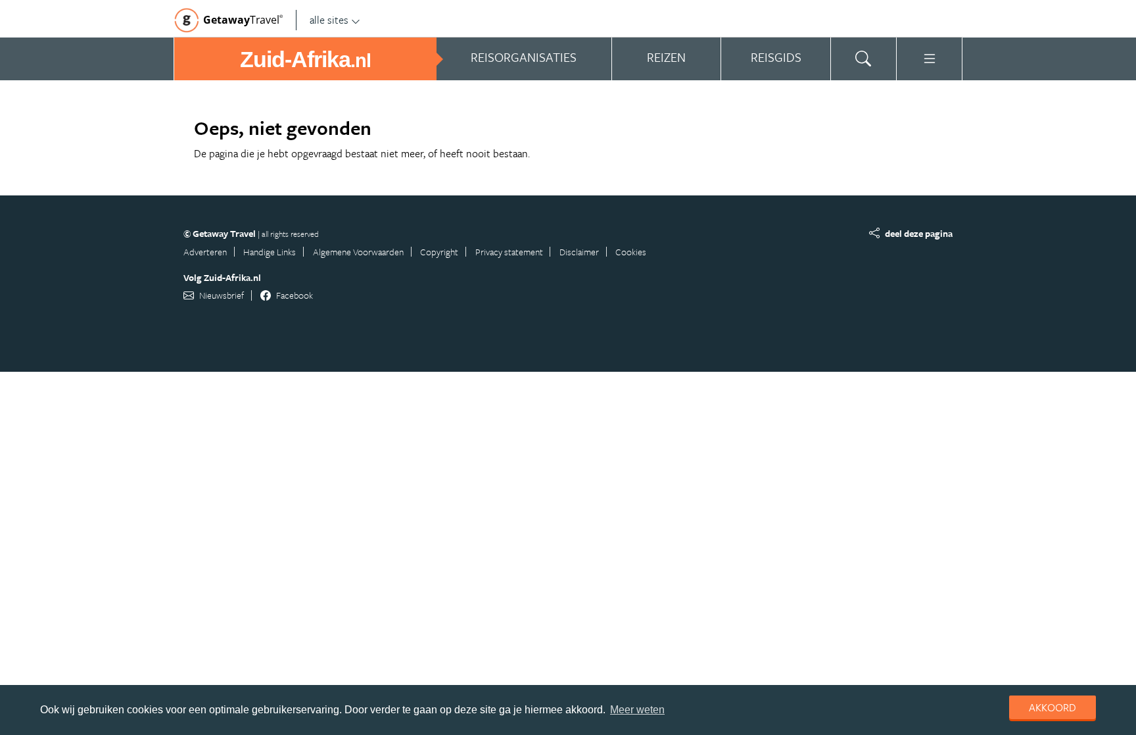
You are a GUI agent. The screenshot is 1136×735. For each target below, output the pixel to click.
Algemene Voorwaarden (358, 252)
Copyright (439, 252)
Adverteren (205, 252)
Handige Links (269, 252)
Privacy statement (509, 252)
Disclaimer (579, 252)
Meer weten (637, 709)
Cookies (630, 252)
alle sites (329, 20)
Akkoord (1052, 707)
